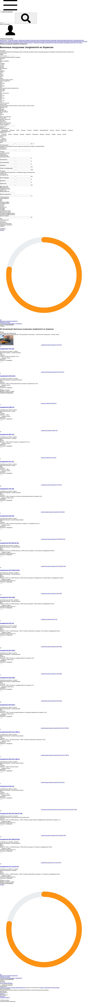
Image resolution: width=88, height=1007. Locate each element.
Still (75, 42)
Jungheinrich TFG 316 (7, 488)
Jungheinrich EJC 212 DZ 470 (9, 866)
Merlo (72, 42)
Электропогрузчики (61, 40)
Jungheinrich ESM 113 (7, 407)
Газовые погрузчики (12, 41)
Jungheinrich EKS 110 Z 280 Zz (10, 732)
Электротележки (27, 41)
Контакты (10, 983)
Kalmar (61, 42)
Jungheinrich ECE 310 (7, 786)
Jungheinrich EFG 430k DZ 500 (10, 570)
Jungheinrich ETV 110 (7, 461)
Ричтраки (20, 41)
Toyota (80, 42)
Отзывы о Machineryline (46, 987)
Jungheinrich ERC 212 (7, 434)
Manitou (68, 42)
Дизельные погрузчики (50, 40)
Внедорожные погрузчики (70, 41)
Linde (64, 42)
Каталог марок (55, 987)
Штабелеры (70, 40)
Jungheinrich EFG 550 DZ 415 (9, 543)
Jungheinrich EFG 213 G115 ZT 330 (11, 813)
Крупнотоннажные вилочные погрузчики (41, 41)
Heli (53, 42)
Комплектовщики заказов (17, 42)
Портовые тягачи (28, 42)
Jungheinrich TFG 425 (7, 348)
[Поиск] (26, 18)
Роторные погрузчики (57, 41)
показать (3, 228)
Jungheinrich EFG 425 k (7, 650)
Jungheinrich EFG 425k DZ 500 (10, 839)
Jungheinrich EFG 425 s (7, 705)
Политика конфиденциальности (18, 987)
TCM (77, 42)
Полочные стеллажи (82, 41)
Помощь (5, 983)
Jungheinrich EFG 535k (7, 677)
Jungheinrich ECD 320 (7, 516)
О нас (1, 983)
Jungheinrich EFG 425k (7, 597)
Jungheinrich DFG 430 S (7, 376)
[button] (44, 31)
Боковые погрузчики (5, 42)
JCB (58, 42)
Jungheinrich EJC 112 (7, 623)
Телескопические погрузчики (37, 40)
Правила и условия (5, 987)
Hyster (55, 42)
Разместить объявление (7, 392)
